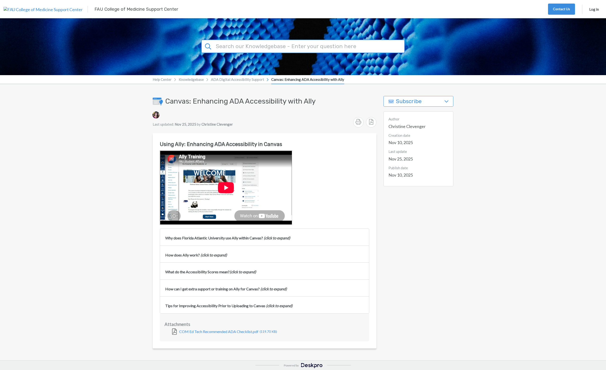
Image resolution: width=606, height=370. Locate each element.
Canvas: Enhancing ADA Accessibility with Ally (307, 79)
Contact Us (561, 9)
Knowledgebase (191, 79)
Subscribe (409, 101)
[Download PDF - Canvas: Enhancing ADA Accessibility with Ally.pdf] (371, 122)
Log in (594, 9)
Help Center (162, 79)
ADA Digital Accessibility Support (237, 79)
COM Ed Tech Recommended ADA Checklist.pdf (228, 331)
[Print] (358, 122)
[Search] (209, 46)
